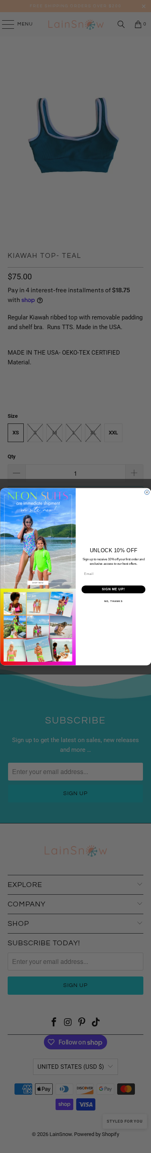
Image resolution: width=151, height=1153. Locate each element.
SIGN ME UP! (113, 589)
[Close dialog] (147, 492)
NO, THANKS (113, 601)
